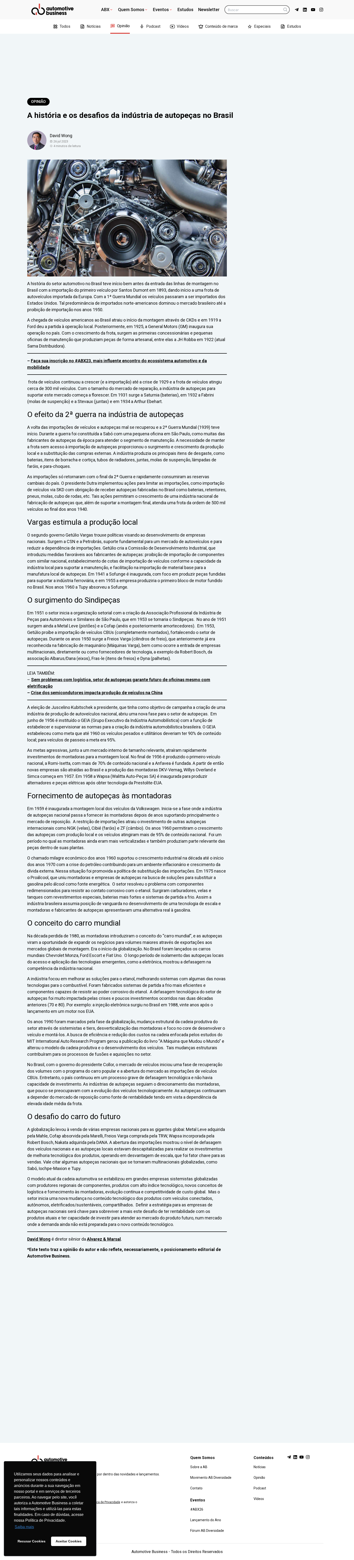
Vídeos (183, 26)
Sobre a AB (198, 1467)
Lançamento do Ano (205, 1520)
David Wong (39, 1239)
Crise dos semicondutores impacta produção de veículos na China (97, 692)
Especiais (262, 26)
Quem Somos (131, 9)
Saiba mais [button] (24, 1527)
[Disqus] (177, 1346)
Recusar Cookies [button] (32, 1541)
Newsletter (209, 9)
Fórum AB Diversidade (207, 1531)
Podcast (153, 26)
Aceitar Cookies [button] (69, 1541)
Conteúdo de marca (221, 26)
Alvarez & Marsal (104, 1239)
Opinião (123, 26)
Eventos (161, 9)
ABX (105, 9)
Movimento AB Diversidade (210, 1477)
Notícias (94, 26)
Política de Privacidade (105, 1502)
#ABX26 (196, 1509)
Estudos (185, 9)
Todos (65, 26)
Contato (196, 1488)
